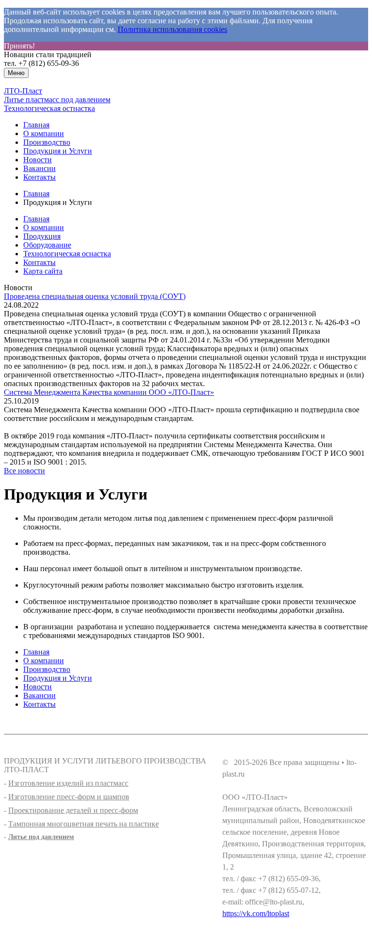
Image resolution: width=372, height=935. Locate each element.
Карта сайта (42, 271)
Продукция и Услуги (57, 151)
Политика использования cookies (172, 29)
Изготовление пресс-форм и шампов (68, 797)
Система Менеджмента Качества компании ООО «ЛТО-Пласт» (109, 392)
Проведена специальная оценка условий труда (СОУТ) (95, 296)
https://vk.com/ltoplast (255, 913)
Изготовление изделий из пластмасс (68, 783)
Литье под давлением (41, 837)
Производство (46, 142)
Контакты (39, 177)
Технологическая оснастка (67, 253)
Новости (37, 160)
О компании (43, 133)
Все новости (24, 471)
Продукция (42, 236)
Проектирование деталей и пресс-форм (73, 810)
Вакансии (39, 168)
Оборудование (47, 245)
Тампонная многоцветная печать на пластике (83, 824)
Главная (36, 125)
